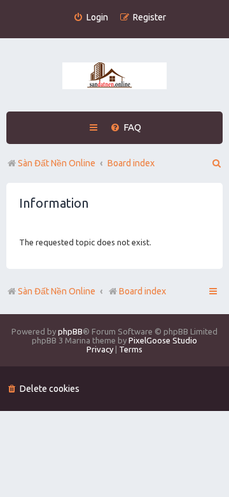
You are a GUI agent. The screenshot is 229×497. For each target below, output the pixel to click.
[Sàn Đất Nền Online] (114, 76)
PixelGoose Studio (162, 340)
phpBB (70, 331)
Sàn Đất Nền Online (56, 291)
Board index (142, 291)
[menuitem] (90, 17)
